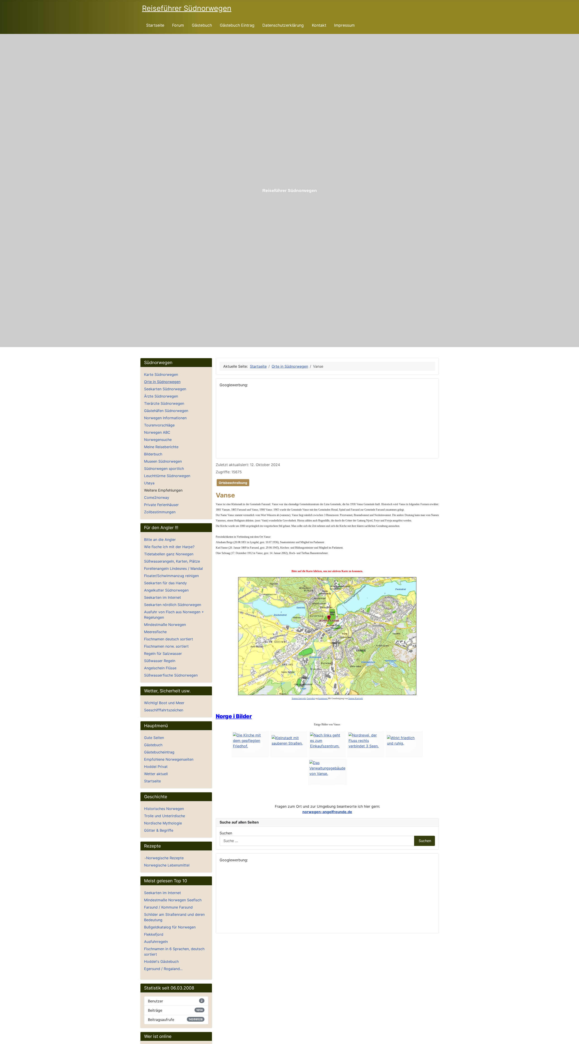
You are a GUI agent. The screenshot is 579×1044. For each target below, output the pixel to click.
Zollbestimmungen (160, 512)
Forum (178, 25)
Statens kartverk (299, 698)
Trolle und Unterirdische (164, 816)
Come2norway (156, 497)
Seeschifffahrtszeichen (163, 710)
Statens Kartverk (355, 698)
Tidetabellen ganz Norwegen (168, 554)
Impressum (344, 25)
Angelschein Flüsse (160, 668)
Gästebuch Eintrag (237, 25)
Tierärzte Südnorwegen (164, 403)
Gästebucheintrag (159, 752)
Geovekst (311, 698)
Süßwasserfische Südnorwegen (171, 675)
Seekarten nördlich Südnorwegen (172, 604)
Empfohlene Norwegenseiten (168, 759)
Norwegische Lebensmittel (167, 865)
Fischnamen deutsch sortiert (168, 639)
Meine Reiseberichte (161, 447)
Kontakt (319, 25)
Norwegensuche (158, 439)
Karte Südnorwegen (161, 374)
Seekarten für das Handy (165, 583)
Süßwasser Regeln (159, 660)
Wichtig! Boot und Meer (164, 703)
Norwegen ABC (157, 432)
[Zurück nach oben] (573, 1038)
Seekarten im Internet (162, 597)
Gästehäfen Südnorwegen (166, 410)
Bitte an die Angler (160, 539)
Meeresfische (155, 632)
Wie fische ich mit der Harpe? (169, 546)
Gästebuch (202, 25)
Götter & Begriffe (158, 830)
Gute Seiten (154, 737)
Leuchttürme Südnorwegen (167, 475)
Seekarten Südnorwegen (165, 389)
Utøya (149, 483)
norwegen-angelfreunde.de (327, 812)
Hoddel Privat (156, 766)
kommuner (323, 698)
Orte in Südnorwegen (162, 381)
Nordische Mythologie (163, 823)
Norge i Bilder (234, 716)
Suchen (226, 833)
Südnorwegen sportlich (164, 468)
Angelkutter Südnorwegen (166, 590)
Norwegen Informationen (165, 418)
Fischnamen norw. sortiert (166, 646)
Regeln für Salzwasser (163, 653)
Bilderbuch (153, 454)
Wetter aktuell (156, 774)
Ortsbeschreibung (233, 483)
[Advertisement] (327, 423)
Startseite (155, 25)
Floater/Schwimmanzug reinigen (171, 575)
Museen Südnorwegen (163, 461)
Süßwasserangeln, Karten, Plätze (172, 561)
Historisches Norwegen (164, 808)
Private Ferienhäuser (161, 504)
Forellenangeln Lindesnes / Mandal (173, 568)
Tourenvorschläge (159, 425)
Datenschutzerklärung (283, 25)
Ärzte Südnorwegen (161, 396)
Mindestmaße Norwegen (165, 624)
